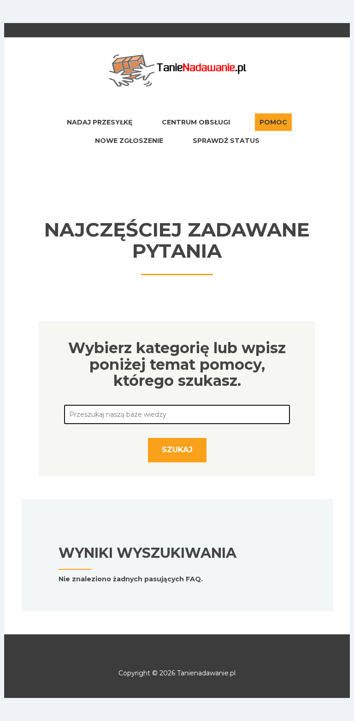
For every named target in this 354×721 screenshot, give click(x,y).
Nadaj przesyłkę (99, 122)
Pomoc (273, 122)
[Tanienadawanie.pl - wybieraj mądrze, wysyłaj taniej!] (177, 70)
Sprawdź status (226, 140)
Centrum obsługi (196, 122)
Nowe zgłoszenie (129, 140)
